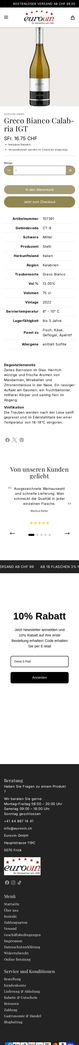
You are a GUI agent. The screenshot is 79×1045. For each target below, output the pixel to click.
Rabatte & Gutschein (21, 997)
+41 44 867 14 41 (19, 821)
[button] (6, 17)
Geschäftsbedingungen (22, 934)
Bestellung (12, 979)
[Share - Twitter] (14, 440)
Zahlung (11, 1009)
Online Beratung (17, 959)
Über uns (11, 910)
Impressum (13, 941)
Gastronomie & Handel (22, 1016)
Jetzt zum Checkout (39, 202)
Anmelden (39, 677)
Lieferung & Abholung (22, 991)
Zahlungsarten (16, 922)
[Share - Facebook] (7, 440)
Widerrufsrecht (16, 953)
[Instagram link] (13, 882)
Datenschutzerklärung (22, 947)
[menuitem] (72, 17)
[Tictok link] (19, 882)
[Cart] (72, 17)
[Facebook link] (7, 882)
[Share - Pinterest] (21, 440)
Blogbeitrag (13, 1022)
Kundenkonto (15, 985)
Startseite (12, 904)
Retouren (11, 1003)
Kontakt (10, 916)
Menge (8, 162)
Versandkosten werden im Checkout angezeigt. (38, 149)
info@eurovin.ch (18, 828)
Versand (10, 928)
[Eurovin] (39, 17)
